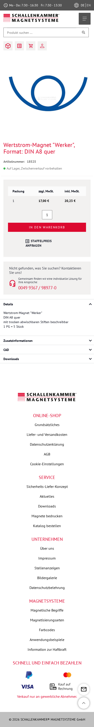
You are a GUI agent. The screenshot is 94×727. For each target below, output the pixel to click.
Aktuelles (47, 496)
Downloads (11, 359)
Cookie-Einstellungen (47, 464)
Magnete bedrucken (47, 516)
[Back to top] (83, 703)
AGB (47, 454)
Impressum (47, 558)
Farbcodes (47, 630)
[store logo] (31, 18)
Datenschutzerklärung (47, 444)
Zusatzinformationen (18, 341)
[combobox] (41, 32)
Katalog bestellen (47, 525)
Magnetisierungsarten (47, 620)
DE (83, 5)
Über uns (47, 548)
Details (8, 304)
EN (89, 5)
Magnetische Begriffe (47, 610)
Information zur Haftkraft (47, 649)
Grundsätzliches (47, 424)
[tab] (47, 303)
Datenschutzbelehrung (47, 587)
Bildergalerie (47, 577)
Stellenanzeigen (47, 568)
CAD (6, 350)
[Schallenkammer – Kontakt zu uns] (83, 689)
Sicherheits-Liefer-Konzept (47, 486)
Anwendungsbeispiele (47, 639)
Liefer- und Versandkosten (47, 434)
